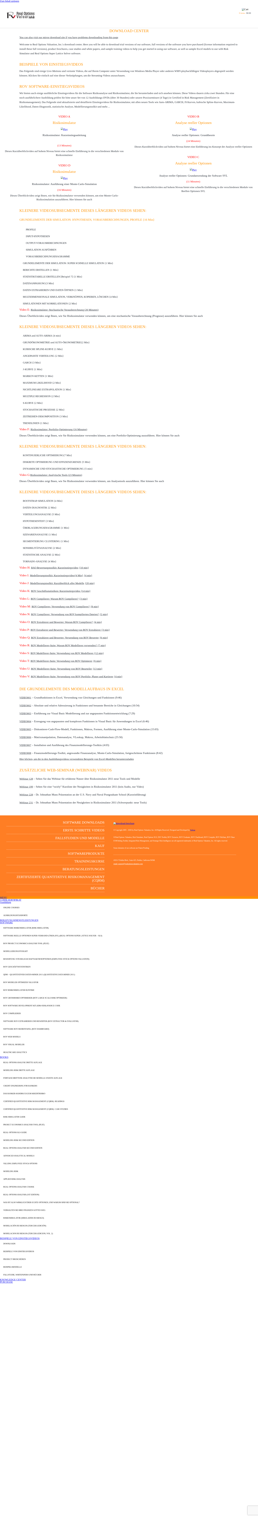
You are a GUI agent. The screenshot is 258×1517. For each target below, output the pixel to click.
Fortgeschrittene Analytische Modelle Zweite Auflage (32, 1078)
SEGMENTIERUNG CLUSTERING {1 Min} (46, 541)
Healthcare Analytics (15, 1052)
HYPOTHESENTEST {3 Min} (38, 521)
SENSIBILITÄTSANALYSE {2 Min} (42, 548)
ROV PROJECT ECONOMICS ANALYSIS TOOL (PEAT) (26, 943)
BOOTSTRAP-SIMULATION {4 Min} (43, 500)
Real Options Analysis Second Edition (22, 1148)
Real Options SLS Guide (15, 1132)
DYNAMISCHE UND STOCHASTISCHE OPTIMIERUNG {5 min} (58, 468)
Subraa (192, 830)
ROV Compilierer (12, 1013)
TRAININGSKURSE (89, 861)
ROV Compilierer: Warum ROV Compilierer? (55, 598)
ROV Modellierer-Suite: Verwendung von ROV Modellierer (62, 653)
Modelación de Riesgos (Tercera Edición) (24, 1226)
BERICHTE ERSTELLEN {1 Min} (41, 270)
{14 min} (85, 591)
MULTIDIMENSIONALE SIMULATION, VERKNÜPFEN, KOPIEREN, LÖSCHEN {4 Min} (70, 296)
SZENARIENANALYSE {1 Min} (40, 534)
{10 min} (84, 567)
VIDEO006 (25, 737)
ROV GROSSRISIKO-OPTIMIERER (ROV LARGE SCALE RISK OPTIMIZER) (35, 998)
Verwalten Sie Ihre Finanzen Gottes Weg (24, 1210)
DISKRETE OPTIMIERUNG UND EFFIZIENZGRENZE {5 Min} (56, 462)
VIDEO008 (25, 753)
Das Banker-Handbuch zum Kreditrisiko (24, 1093)
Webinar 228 (26, 794)
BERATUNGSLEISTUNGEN (84, 869)
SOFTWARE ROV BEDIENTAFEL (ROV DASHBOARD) (26, 1029)
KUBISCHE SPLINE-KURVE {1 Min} (43, 349)
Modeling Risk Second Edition (18, 1140)
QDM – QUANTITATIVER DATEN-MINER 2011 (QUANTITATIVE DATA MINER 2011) (39, 974)
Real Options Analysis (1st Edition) (21, 1194)
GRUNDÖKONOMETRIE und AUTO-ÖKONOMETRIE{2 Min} (56, 342)
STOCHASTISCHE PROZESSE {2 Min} (43, 409)
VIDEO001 (25, 697)
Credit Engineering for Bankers (20, 1086)
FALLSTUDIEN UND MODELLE (80, 838)
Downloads (9, 1244)
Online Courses (11, 907)
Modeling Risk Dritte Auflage (19, 1070)
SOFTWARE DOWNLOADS (84, 822)
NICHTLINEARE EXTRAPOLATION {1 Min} (47, 389)
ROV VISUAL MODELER (13, 1044)
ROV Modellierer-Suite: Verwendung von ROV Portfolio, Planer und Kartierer (72, 676)
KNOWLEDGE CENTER (13, 1279)
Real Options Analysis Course (18, 1187)
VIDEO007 (25, 745)
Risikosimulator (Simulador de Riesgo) (23, 1218)
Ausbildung (5, 902)
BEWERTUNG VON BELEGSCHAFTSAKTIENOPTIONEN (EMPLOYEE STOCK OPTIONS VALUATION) (46, 959)
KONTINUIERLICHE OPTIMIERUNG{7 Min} (47, 455)
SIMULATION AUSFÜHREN (41, 249)
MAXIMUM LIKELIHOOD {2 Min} (42, 382)
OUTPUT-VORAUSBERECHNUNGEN (46, 243)
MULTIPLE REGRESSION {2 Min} (41, 396)
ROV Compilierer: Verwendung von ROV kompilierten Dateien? (65, 614)
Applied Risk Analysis (14, 1179)
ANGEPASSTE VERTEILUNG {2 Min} (43, 355)
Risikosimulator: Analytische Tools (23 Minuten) (56, 475)
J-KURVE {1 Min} (32, 369)
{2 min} (104, 614)
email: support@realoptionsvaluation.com (128, 864)
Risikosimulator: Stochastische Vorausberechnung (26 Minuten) (65, 309)
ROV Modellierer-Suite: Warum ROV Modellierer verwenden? (64, 645)
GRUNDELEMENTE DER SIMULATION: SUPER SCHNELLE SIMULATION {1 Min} (68, 263)
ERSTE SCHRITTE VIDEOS (84, 830)
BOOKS (4, 1057)
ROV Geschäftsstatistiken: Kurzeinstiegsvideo (56, 591)
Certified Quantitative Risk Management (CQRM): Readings (33, 1101)
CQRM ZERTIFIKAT (10, 900)
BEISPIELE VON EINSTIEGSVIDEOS (20, 1238)
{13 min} (97, 668)
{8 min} (94, 606)
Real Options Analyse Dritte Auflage (22, 1062)
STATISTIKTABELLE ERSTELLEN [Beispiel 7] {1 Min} (52, 276)
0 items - (245, 13)
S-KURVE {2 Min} (33, 403)
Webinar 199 (26, 786)
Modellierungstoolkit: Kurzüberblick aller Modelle (57, 583)
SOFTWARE (6, 922)
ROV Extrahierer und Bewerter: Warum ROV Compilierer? (62, 622)
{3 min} (83, 598)
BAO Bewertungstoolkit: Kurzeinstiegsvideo (54, 567)
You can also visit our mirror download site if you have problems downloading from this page (68, 37)
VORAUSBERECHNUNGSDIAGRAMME (48, 256)
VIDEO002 (25, 705)
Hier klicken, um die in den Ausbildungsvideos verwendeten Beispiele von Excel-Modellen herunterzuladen (76, 759)
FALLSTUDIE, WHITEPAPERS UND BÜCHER (22, 1275)
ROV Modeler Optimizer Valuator (20, 982)
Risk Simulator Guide (14, 1117)
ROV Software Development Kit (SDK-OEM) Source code (31, 1006)
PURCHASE (6, 1282)
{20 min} (90, 583)
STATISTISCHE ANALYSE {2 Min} (41, 554)
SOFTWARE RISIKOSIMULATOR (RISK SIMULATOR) (26, 928)
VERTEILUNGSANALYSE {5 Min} (41, 514)
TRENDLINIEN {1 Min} (36, 423)
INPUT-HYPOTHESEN (38, 236)
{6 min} (104, 637)
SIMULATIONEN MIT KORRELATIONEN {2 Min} (50, 303)
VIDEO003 (25, 713)
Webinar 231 (26, 802)
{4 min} (88, 575)
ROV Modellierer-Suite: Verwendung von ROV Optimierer (61, 661)
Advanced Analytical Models (18, 1156)
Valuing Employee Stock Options (20, 1163)
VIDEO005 (25, 729)
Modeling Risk (10, 1171)
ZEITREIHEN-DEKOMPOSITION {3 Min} (45, 416)
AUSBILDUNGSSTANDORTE (15, 915)
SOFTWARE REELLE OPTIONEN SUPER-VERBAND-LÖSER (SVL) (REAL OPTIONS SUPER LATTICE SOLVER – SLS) (52, 936)
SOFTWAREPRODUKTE (86, 853)
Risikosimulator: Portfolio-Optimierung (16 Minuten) (59, 429)
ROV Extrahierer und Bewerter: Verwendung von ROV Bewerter (65, 637)
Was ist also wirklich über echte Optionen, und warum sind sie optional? (41, 1202)
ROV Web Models (11, 1037)
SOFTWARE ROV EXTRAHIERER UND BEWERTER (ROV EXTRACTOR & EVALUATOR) (41, 1021)
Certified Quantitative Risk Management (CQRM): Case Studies (35, 1109)
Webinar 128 (26, 778)
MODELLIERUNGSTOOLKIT (15, 951)
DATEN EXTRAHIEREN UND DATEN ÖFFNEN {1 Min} (53, 290)
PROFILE (31, 229)
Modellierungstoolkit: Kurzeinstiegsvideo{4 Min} (56, 575)
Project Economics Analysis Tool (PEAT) (23, 1125)
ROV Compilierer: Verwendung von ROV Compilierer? (61, 606)
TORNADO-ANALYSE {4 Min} (39, 561)
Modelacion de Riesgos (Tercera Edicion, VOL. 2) (28, 1233)
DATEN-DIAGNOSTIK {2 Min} (39, 507)
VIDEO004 (25, 721)
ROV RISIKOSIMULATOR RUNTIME (18, 990)
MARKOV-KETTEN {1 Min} (38, 376)
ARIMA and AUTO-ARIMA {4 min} (42, 335)
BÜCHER (98, 888)
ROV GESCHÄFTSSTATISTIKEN (16, 967)
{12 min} (99, 653)
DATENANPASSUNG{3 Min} (38, 283)
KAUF (100, 846)
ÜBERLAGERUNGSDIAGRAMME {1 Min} (46, 527)
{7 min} (101, 645)
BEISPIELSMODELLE (12, 1267)
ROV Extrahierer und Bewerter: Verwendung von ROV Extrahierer (66, 630)
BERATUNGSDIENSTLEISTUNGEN (19, 920)
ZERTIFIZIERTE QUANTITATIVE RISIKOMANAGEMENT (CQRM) (61, 878)
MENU (3, 897)
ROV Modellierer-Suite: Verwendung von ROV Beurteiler (61, 668)
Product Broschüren (14, 1259)
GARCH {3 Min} (32, 362)
